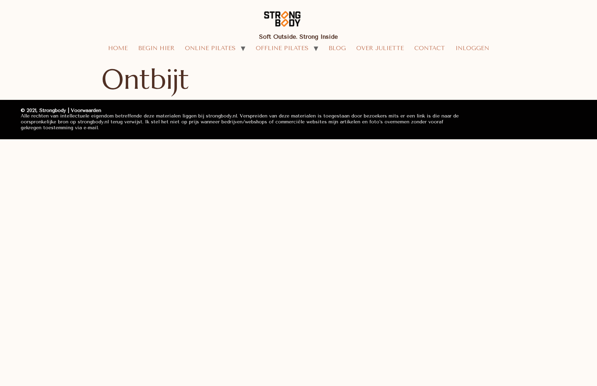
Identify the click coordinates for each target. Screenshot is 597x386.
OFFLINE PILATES (282, 48)
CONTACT (429, 48)
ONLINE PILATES (210, 48)
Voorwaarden (86, 110)
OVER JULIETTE (380, 48)
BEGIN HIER (156, 48)
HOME (118, 48)
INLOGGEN (472, 48)
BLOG (337, 48)
